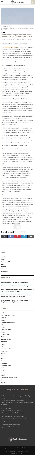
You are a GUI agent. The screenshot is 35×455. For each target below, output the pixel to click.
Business (3, 32)
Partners (3, 269)
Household (4, 341)
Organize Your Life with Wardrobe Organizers (12, 427)
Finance (3, 332)
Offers (2, 358)
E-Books (3, 325)
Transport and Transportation (9, 377)
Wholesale (3, 382)
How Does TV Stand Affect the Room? (11, 424)
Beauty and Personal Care (8, 315)
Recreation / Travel (6, 365)
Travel (2, 380)
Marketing (3, 353)
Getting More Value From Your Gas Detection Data (14, 282)
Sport (2, 370)
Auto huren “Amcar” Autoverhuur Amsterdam (12, 416)
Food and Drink (5, 334)
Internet (3, 344)
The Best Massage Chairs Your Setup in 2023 (12, 400)
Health (2, 337)
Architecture (4, 313)
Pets (2, 360)
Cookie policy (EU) (5, 261)
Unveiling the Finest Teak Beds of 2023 (11, 410)
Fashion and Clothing (6, 329)
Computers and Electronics (8, 322)
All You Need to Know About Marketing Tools (12, 412)
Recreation (4, 363)
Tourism (3, 375)
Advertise (3, 257)
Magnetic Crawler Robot (10, 47)
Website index (4, 271)
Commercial (4, 320)
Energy (3, 327)
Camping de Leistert (6, 408)
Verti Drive (15, 73)
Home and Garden (6, 339)
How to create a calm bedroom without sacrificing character (17, 286)
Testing (3, 372)
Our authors (4, 266)
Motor (2, 356)
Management (4, 351)
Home (2, 264)
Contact (3, 259)
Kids (2, 346)
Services (3, 368)
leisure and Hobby (5, 349)
